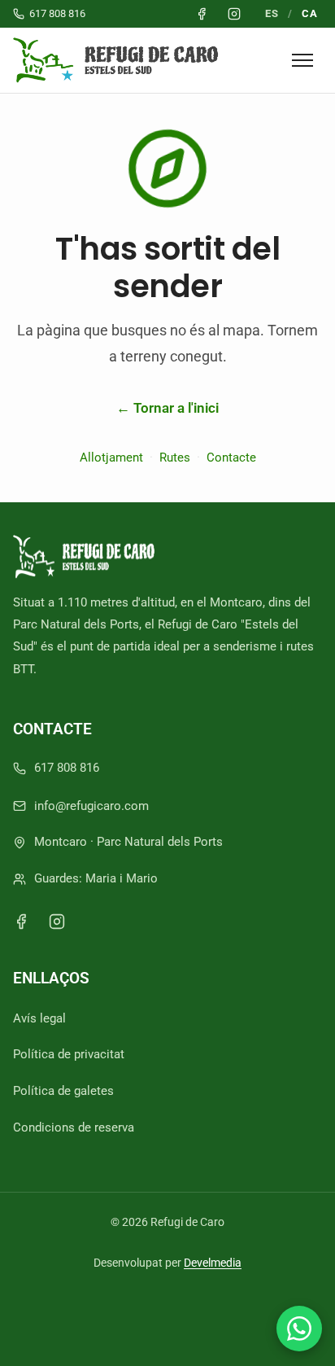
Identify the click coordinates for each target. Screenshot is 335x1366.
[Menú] (302, 60)
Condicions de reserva (73, 1127)
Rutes (174, 457)
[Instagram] (56, 921)
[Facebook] (21, 921)
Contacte (231, 457)
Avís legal (39, 1018)
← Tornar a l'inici (167, 408)
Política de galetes (63, 1091)
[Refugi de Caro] (119, 60)
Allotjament (111, 457)
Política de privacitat (68, 1054)
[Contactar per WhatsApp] (299, 1328)
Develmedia (212, 1262)
